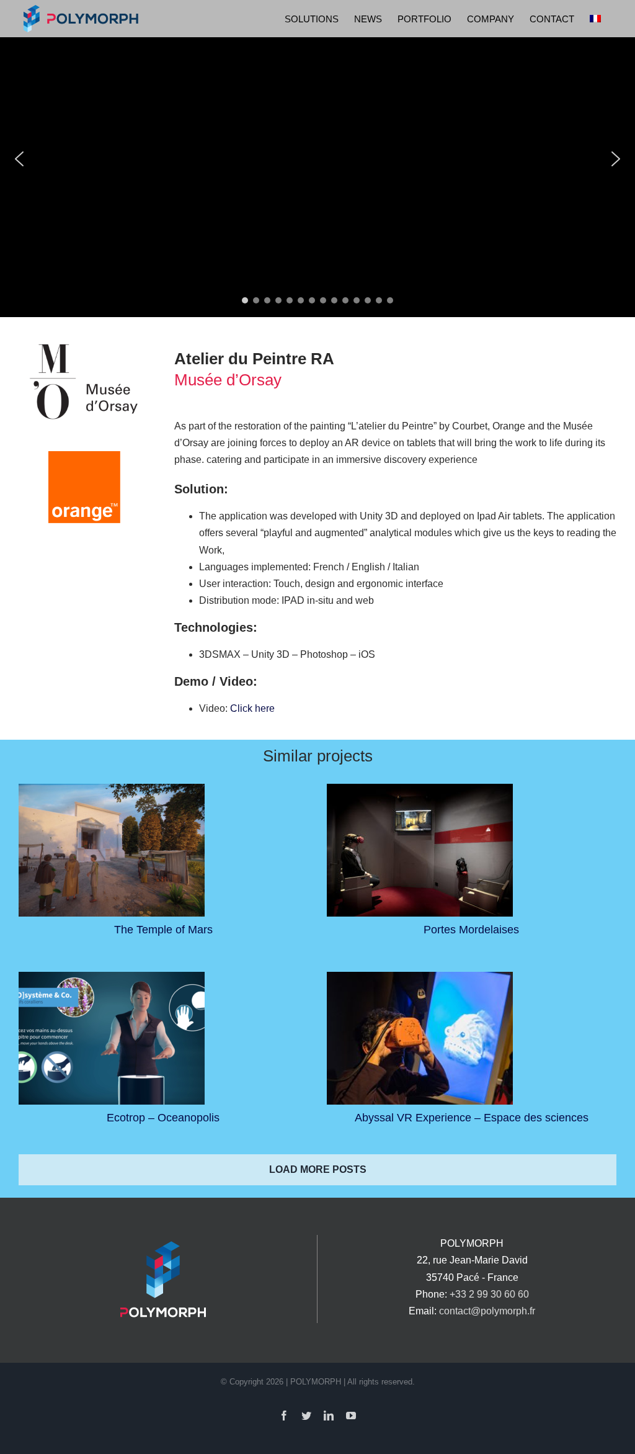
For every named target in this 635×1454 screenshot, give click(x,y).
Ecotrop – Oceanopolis (163, 1117)
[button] (19, 159)
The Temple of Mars (163, 929)
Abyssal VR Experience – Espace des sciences (471, 1117)
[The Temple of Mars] (112, 850)
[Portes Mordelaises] (420, 850)
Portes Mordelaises (471, 929)
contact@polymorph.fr (487, 1311)
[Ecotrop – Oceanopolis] (112, 1038)
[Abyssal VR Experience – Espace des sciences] (420, 1038)
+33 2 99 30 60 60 (489, 1294)
